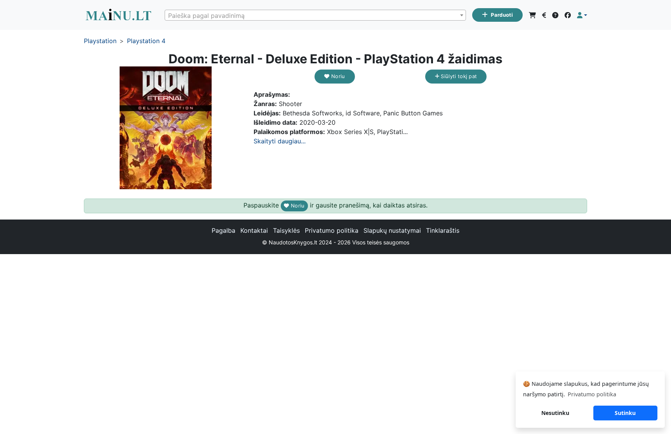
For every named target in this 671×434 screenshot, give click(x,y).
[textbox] (315, 15)
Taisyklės (286, 230)
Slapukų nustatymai (392, 230)
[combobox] (315, 15)
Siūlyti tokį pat (458, 76)
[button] (582, 15)
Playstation (100, 41)
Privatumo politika (331, 230)
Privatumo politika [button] (592, 394)
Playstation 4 (146, 41)
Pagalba (223, 230)
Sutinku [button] (625, 413)
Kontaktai (254, 230)
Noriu (337, 76)
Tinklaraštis (442, 230)
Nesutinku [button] (555, 413)
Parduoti (502, 15)
